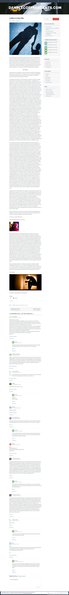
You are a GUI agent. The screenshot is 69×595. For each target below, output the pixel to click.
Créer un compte (49, 89)
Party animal (48, 79)
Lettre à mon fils (22, 305)
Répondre (11, 338)
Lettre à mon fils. (16, 18)
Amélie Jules (15, 519)
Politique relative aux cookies (27, 593)
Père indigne (48, 80)
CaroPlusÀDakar (16, 458)
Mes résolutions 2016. (49, 31)
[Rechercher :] (49, 19)
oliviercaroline (16, 494)
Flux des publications (49, 92)
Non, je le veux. (48, 26)
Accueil (11, 1)
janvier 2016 (48, 63)
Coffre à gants (16, 305)
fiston (19, 305)
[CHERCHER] (58, 1)
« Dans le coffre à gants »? (15, 309)
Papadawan (19, 20)
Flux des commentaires (50, 94)
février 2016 (48, 62)
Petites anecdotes (49, 82)
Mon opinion (48, 77)
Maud (16, 576)
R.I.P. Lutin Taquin (36, 309)
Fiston (11, 305)
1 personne (15, 336)
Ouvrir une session (49, 91)
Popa (16, 341)
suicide (26, 305)
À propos (47, 74)
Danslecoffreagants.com (35, 8)
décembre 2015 (48, 65)
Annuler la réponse (22, 576)
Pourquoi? (16, 1)
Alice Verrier (15, 371)
